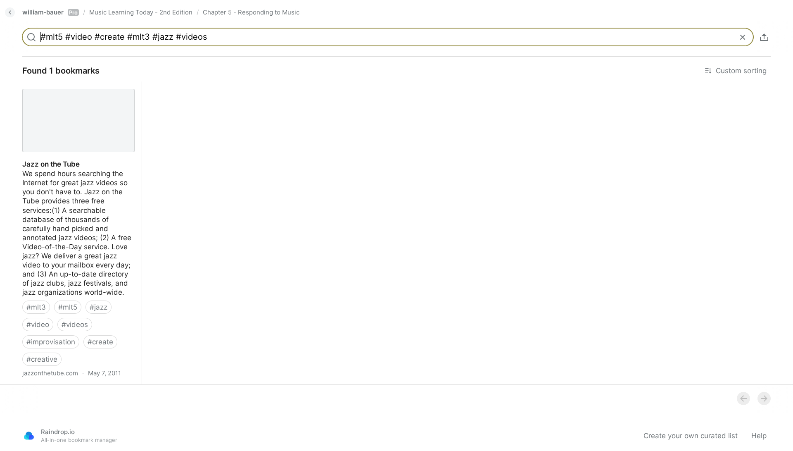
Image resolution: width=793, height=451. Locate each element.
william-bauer (50, 12)
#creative (41, 359)
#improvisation (50, 342)
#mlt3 (36, 307)
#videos (75, 324)
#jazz (98, 307)
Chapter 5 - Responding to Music (251, 12)
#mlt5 (67, 307)
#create (100, 342)
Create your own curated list (690, 436)
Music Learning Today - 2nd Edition (140, 12)
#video (37, 324)
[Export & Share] (764, 37)
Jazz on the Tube (43, 86)
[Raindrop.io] (29, 435)
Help (759, 436)
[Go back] (10, 12)
